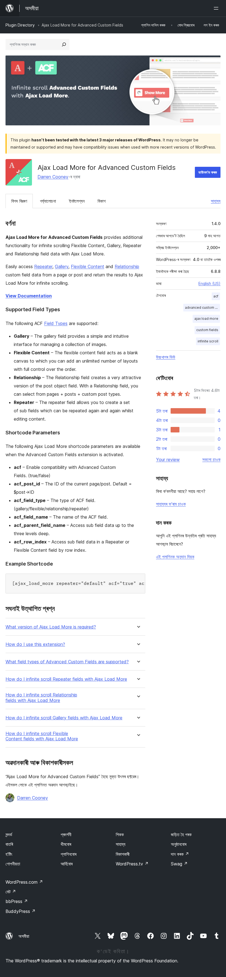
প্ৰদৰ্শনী (66, 834)
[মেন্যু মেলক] (217, 8)
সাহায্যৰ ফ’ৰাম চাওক (171, 504)
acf (215, 296)
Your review (168, 459)
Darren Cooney (52, 176)
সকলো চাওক (211, 459)
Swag (179, 864)
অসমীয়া (23, 936)
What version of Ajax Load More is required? (51, 627)
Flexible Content (87, 266)
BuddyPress (21, 911)
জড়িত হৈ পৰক (181, 834)
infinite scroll (208, 341)
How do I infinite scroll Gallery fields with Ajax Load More (64, 717)
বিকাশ (102, 201)
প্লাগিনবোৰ (68, 854)
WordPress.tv (132, 864)
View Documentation (29, 296)
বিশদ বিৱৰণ (19, 201)
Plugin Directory (20, 25)
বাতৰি (9, 844)
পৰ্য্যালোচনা (48, 201)
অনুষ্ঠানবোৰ (178, 844)
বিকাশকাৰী (123, 854)
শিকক (120, 834)
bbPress (17, 901)
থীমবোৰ (66, 844)
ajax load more (206, 318)
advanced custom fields (202, 307)
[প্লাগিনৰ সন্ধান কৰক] (63, 44)
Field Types (56, 323)
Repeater (43, 266)
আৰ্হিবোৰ (66, 864)
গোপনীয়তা (13, 864)
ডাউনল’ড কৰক (207, 172)
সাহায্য (215, 201)
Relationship (127, 266)
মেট (11, 891)
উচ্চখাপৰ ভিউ (165, 357)
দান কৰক (180, 854)
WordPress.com (24, 882)
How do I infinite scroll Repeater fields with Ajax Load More (66, 679)
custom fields (207, 330)
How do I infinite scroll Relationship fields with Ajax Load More (41, 697)
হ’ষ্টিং (9, 854)
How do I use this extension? (35, 644)
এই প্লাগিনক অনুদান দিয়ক (175, 556)
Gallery (61, 266)
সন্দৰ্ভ (9, 834)
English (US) (209, 283)
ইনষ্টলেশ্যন (77, 201)
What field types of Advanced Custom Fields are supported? (67, 661)
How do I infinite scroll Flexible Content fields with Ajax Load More (42, 736)
